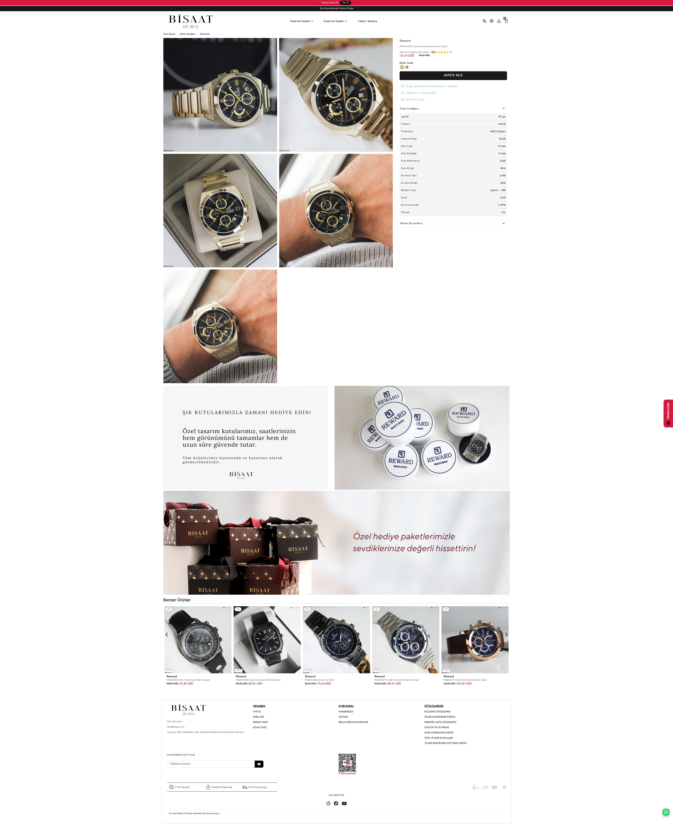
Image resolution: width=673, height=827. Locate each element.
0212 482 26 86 (174, 722)
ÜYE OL (257, 712)
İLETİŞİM (343, 717)
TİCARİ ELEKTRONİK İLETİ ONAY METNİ (445, 743)
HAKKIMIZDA (346, 712)
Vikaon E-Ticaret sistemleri (189, 814)
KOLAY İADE (259, 727)
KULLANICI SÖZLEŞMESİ (437, 712)
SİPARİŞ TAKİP (260, 722)
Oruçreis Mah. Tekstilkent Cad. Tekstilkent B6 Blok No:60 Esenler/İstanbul (205, 732)
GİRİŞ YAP (258, 717)
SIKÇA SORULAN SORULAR (353, 722)
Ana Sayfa (169, 34)
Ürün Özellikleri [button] (409, 108)
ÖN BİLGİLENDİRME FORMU (440, 717)
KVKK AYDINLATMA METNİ (438, 733)
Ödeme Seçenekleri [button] (411, 223)
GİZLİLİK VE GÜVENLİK (436, 727)
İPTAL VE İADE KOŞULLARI (438, 738)
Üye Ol (345, 3)
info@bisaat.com (176, 727)
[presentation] (166, 634)
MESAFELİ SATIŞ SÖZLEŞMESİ (440, 722)
